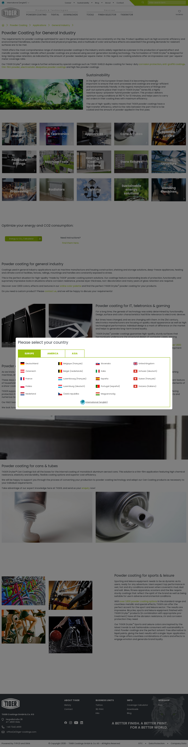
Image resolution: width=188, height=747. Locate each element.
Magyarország (108, 393)
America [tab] (52, 353)
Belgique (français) (73, 363)
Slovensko (106, 363)
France (29, 378)
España (104, 378)
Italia (103, 371)
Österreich (31, 371)
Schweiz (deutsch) (148, 371)
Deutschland (32, 363)
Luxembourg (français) (74, 378)
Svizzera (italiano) (147, 386)
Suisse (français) (147, 378)
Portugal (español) (110, 386)
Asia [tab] (75, 353)
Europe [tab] (29, 353)
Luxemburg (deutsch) (74, 386)
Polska (29, 386)
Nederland (31, 393)
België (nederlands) (73, 371)
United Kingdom (146, 363)
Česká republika (71, 393)
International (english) (97, 402)
